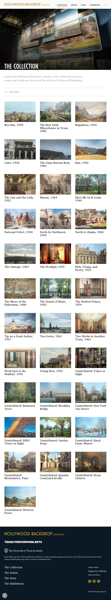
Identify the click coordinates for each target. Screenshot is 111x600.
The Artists (11, 573)
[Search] (105, 4)
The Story (10, 578)
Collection (62, 5)
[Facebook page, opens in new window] (89, 581)
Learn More (93, 567)
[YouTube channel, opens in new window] (98, 581)
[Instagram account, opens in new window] (94, 581)
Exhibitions (95, 5)
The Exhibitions (14, 583)
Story (83, 5)
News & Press (94, 574)
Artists (74, 5)
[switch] (4, 595)
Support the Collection (97, 571)
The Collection (13, 567)
